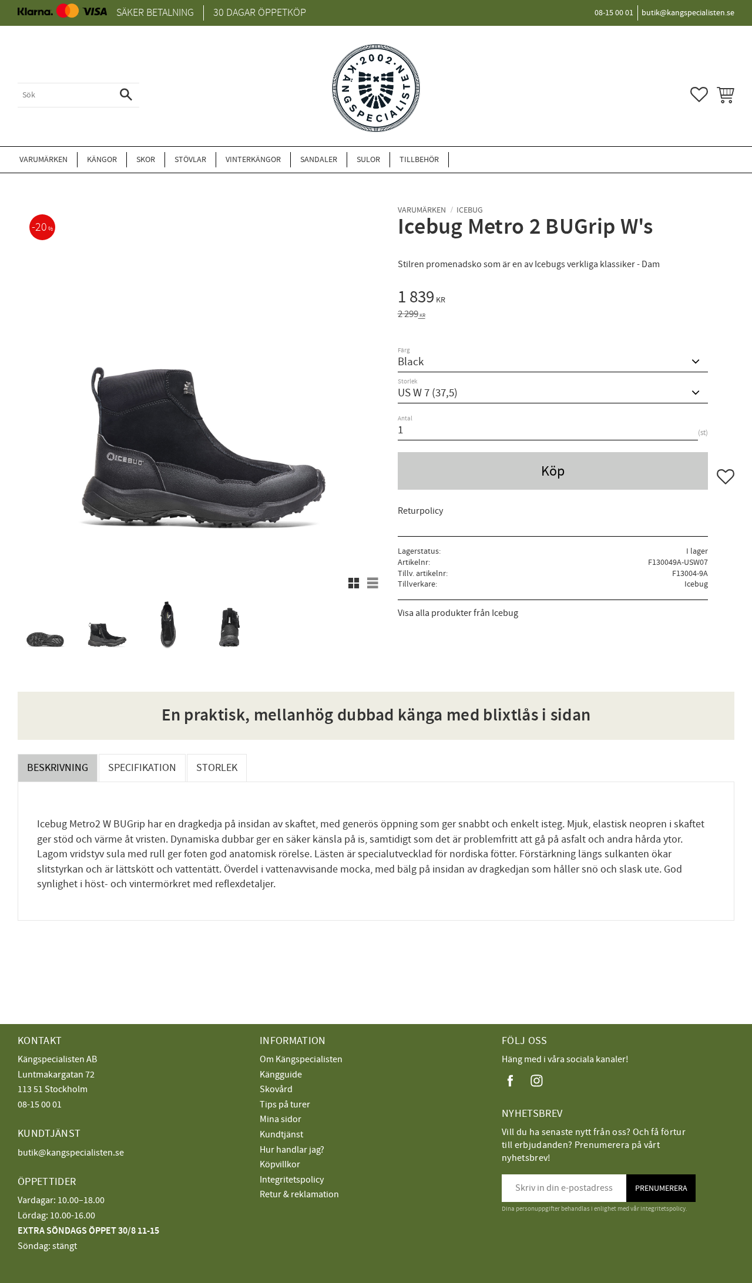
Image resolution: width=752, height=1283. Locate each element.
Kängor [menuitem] (102, 159)
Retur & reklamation (299, 1194)
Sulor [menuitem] (368, 159)
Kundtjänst (281, 1134)
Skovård (276, 1089)
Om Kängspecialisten (301, 1059)
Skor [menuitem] (145, 159)
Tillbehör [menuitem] (419, 159)
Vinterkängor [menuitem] (253, 159)
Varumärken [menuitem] (43, 159)
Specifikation (142, 767)
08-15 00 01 (40, 1104)
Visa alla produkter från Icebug (458, 613)
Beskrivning (57, 767)
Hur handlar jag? (292, 1150)
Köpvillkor (280, 1164)
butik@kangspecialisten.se (71, 1153)
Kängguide (281, 1074)
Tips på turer (285, 1104)
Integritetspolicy (292, 1180)
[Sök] (126, 95)
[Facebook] (510, 1080)
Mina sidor (280, 1119)
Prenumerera (661, 1188)
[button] (699, 94)
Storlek (216, 767)
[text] (566, 299)
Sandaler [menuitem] (318, 159)
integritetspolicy (663, 1208)
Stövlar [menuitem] (190, 159)
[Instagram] (536, 1080)
